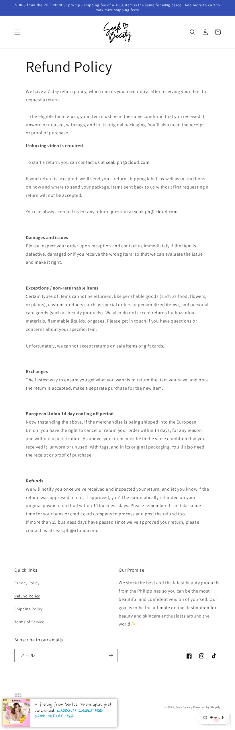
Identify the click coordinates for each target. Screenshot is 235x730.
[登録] (111, 655)
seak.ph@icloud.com (128, 162)
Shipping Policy (28, 608)
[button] (17, 32)
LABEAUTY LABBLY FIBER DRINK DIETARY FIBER (69, 714)
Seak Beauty (184, 707)
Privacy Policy (26, 582)
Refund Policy (27, 596)
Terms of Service (29, 621)
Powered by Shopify (207, 707)
